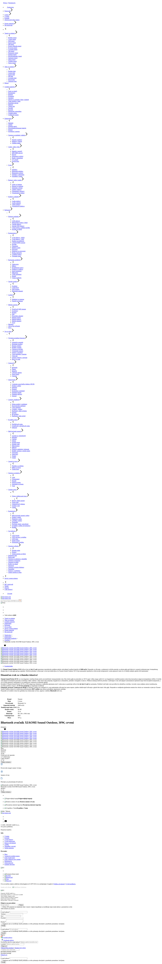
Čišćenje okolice (17, 372)
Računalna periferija (14, 260)
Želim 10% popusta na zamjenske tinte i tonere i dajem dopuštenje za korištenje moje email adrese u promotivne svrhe (37, 907)
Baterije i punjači (17, 151)
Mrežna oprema (13, 305)
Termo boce (15, 469)
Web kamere (15, 289)
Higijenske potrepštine (14, 111)
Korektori (11, 96)
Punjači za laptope (17, 301)
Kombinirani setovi (17, 267)
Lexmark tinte (12, 78)
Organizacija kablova (18, 206)
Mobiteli (10, 123)
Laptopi (10, 295)
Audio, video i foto (14, 147)
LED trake (15, 539)
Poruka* (3, 922)
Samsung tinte (12, 81)
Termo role (11, 106)
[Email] (5, 822)
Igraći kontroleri (16, 271)
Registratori (11, 93)
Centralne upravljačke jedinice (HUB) (23, 384)
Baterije (10, 94)
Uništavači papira (13, 115)
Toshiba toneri (12, 61)
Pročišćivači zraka (17, 424)
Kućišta (14, 244)
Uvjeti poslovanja (9, 841)
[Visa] (6, 879)
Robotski (14, 367)
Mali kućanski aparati (14, 431)
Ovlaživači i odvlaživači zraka (21, 426)
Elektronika (8, 118)
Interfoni (14, 387)
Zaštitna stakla (16, 143)
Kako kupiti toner (9, 858)
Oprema (14, 376)
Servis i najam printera (11, 578)
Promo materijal (9, 23)
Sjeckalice (15, 452)
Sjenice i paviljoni (17, 352)
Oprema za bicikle (17, 349)
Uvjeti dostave (8, 839)
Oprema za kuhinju (14, 473)
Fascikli (10, 108)
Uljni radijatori (16, 407)
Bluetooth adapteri (17, 291)
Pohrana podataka (13, 216)
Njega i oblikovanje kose (19, 496)
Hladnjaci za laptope (18, 299)
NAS (13, 322)
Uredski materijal (9, 87)
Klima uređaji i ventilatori (19, 404)
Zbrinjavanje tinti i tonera (11, 20)
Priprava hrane (16, 482)
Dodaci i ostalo (16, 517)
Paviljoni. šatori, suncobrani (20, 524)
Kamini (14, 412)
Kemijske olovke (13, 103)
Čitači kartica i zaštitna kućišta (21, 227)
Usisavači (11, 363)
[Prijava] (5, 610)
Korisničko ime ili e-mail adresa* (11, 942)
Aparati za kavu (13, 461)
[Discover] (7, 881)
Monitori (10, 324)
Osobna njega (12, 489)
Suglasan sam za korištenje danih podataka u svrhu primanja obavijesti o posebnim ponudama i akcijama (33, 924)
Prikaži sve (4, 955)
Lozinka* (4, 944)
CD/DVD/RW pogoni (18, 242)
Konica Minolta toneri (14, 46)
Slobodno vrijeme (17, 188)
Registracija (11, 3)
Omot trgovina (8, 863)
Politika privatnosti (59, 884)
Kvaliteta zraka (13, 420)
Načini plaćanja (9, 848)
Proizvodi (7, 11)
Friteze (14, 441)
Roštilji (14, 527)
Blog (5, 854)
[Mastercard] (8, 877)
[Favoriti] (5, 612)
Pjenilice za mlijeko (18, 466)
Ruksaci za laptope (17, 186)
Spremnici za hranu (17, 484)
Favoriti (10, 593)
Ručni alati (11, 557)
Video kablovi (16, 204)
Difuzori (14, 427)
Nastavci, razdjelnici (14, 571)
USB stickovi (16, 221)
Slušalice (14, 169)
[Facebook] (5, 816)
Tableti (10, 125)
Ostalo (14, 457)
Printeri (10, 130)
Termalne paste (16, 256)
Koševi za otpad (13, 564)
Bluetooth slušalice (17, 171)
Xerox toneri (12, 63)
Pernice (14, 552)
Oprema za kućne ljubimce (16, 567)
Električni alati (12, 555)
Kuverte (10, 110)
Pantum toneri (12, 54)
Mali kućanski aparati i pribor (20, 515)
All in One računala (14, 326)
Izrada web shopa (6, 887)
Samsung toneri (12, 58)
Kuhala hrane (16, 442)
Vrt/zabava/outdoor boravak (16, 338)
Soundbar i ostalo (17, 176)
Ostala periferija (16, 278)
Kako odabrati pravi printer (12, 859)
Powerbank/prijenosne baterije (17, 128)
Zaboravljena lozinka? (7, 948)
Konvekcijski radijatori (19, 406)
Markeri (10, 104)
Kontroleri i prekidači (18, 391)
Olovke (6, 588)
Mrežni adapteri (16, 321)
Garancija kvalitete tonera (12, 856)
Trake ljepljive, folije (14, 101)
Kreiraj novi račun (20, 948)
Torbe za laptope (17, 184)
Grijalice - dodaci (17, 409)
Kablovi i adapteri (13, 196)
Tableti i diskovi (16, 189)
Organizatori (15, 479)
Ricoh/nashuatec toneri (15, 56)
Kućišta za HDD (17, 229)
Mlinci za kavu (16, 467)
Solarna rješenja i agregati (19, 357)
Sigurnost (11, 565)
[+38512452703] (5, 607)
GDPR (6, 844)
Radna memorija (17, 253)
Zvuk (10, 165)
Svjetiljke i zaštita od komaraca (21, 525)
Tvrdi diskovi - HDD (18, 237)
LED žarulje (15, 535)
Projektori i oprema (14, 131)
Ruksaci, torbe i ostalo (15, 180)
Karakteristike (8, 666)
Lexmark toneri (12, 49)
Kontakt (6, 18)
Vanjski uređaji (12, 281)
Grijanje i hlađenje (14, 399)
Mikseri (14, 447)
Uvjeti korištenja (70, 884)
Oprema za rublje (13, 562)
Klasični (14, 371)
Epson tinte (11, 74)
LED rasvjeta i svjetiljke (19, 537)
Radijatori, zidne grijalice (19, 411)
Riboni (6, 83)
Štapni (14, 369)
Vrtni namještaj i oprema (19, 354)
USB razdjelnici (16, 274)
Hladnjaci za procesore (19, 251)
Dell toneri (11, 41)
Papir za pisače (12, 91)
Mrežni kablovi (16, 319)
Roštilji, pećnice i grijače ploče (21, 451)
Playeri (14, 154)
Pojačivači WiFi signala (19, 309)
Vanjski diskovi (16, 224)
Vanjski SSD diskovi (18, 226)
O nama (6, 16)
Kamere (14, 389)
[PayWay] (7, 876)
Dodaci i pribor (16, 386)
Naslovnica (10, 7)
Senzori (14, 396)
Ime (2, 916)
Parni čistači (15, 374)
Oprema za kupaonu (14, 560)
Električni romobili (17, 342)
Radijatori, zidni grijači (19, 416)
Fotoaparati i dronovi (18, 191)
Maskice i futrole (17, 141)
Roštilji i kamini (16, 347)
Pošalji (3, 925)
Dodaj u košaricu (6, 762)
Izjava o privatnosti (10, 843)
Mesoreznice (16, 446)
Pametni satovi (12, 126)
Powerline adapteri (17, 316)
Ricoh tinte (11, 79)
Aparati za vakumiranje (19, 436)
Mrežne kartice (16, 317)
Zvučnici (14, 286)
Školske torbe (16, 550)
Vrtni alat (14, 356)
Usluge (6, 15)
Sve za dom (8, 331)
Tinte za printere (9, 67)
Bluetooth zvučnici (17, 173)
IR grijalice (15, 414)
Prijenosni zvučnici (17, 156)
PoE (13, 314)
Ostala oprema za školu (19, 554)
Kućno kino (15, 161)
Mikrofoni (15, 273)
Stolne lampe (16, 540)
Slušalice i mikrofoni (18, 174)
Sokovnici (15, 454)
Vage (13, 486)
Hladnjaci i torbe (17, 519)
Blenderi (14, 437)
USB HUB (15, 288)
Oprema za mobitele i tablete (17, 135)
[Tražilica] (20, 600)
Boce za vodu (16, 359)
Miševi (14, 266)
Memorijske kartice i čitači (20, 222)
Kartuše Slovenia (9, 864)
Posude (14, 481)
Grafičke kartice (16, 254)
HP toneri (11, 44)
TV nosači (15, 159)
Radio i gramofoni (17, 158)
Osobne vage (16, 505)
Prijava (5, 3)
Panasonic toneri (13, 53)
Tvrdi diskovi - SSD (18, 239)
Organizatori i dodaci (18, 193)
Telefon (3, 914)
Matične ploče (16, 248)
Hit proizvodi (8, 25)
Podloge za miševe (17, 269)
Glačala (14, 439)
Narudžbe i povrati (10, 846)
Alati (13, 477)
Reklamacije (8, 861)
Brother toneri (12, 38)
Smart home (12, 380)
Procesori (15, 249)
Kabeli (14, 276)
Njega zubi (15, 502)
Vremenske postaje (17, 351)
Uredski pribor (12, 113)
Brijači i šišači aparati (18, 500)
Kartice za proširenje (18, 241)
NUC (10, 328)
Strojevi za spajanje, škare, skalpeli (18, 99)
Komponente (12, 233)
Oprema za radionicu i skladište (17, 559)
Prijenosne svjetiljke (18, 542)
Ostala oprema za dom (14, 572)
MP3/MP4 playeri (17, 153)
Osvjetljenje (12, 531)
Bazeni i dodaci (16, 346)
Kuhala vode (16, 444)
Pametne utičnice (17, 394)
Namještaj (15, 522)
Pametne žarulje (16, 392)
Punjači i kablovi (17, 140)
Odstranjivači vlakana (18, 504)
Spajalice (11, 98)
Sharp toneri (11, 59)
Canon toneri (12, 39)
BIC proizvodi (8, 584)
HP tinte (10, 76)
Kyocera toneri (12, 48)
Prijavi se (4, 946)
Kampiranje (12, 511)
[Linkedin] (5, 819)
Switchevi (15, 311)
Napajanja (15, 246)
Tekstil (6, 586)
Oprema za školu (13, 546)
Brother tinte (12, 71)
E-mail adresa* (5, 912)
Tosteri (14, 456)
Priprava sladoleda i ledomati (20, 449)
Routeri (14, 312)
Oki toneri (11, 51)
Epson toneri (12, 43)
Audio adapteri (16, 203)
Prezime (3, 918)
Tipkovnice (15, 264)
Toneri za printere (9, 33)
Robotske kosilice (17, 344)
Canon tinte (11, 73)
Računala (7, 210)
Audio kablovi (16, 201)
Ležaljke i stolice (17, 520)
